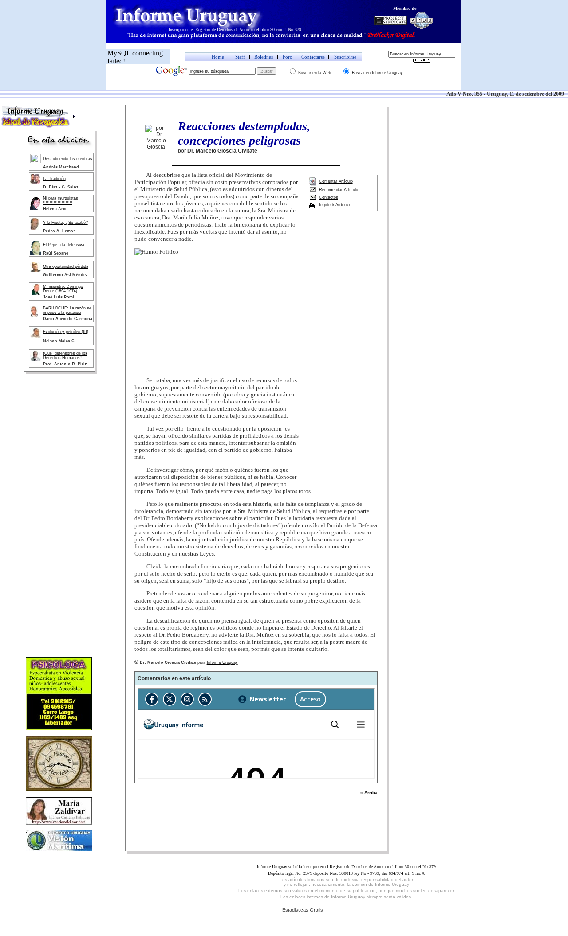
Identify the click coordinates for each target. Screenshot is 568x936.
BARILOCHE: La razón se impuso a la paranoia (67, 310)
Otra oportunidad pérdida (65, 266)
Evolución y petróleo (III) (65, 331)
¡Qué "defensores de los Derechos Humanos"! (65, 355)
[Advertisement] (59, 517)
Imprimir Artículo (334, 205)
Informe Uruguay (222, 662)
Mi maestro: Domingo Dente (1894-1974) (63, 288)
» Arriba (369, 792)
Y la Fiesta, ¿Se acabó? (65, 222)
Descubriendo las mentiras (67, 159)
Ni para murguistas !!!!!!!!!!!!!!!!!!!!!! (60, 200)
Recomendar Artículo (338, 190)
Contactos (328, 197)
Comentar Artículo (336, 181)
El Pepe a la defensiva (63, 245)
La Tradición (54, 178)
